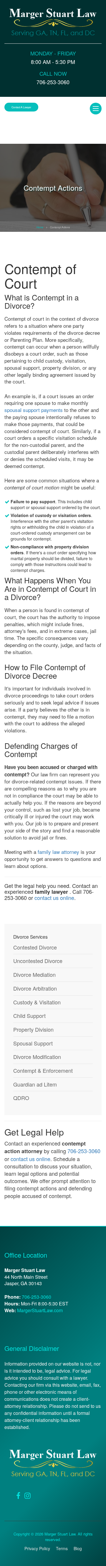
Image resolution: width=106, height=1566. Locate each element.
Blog (78, 1548)
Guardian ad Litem (35, 1084)
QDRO (21, 1098)
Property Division (33, 1029)
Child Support (29, 1015)
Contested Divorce (35, 947)
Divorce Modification (37, 1056)
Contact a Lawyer (21, 107)
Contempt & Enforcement (43, 1070)
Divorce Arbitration (35, 988)
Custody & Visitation (37, 1002)
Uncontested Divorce (37, 960)
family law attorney (58, 851)
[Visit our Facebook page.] (18, 1495)
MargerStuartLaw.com (40, 1310)
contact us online (54, 897)
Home (40, 227)
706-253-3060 (83, 1151)
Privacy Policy (37, 1548)
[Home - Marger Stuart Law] (53, 22)
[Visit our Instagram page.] (27, 1495)
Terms (62, 1548)
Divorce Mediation (34, 974)
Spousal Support (33, 1043)
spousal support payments (33, 409)
